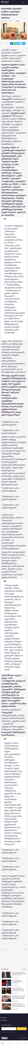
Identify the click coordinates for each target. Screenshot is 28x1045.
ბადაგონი (17, 20)
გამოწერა (21, 1028)
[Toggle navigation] (23, 2)
